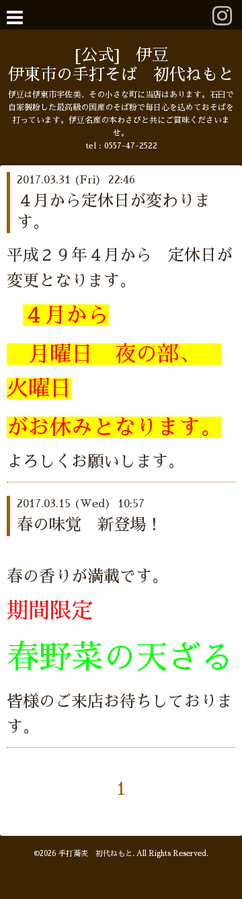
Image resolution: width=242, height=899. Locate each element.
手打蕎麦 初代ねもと (95, 853)
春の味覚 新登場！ (89, 525)
